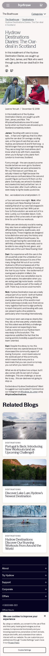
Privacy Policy (13, 643)
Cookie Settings (24, 650)
